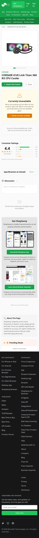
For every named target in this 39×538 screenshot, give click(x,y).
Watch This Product (13, 84)
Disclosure (25, 490)
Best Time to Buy (19, 19)
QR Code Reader (27, 387)
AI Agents (25, 398)
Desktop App (25, 12)
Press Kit (24, 462)
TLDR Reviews (17, 22)
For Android (6, 366)
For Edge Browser (9, 377)
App (3, 12)
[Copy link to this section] (16, 181)
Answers (8, 22)
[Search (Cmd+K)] (8, 4)
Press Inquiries (27, 466)
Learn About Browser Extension (19, 287)
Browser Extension (12, 12)
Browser (34, 12)
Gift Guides (30, 19)
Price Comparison (28, 361)
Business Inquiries (28, 470)
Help (23, 441)
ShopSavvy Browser (9, 389)
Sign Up (34, 4)
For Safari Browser (9, 381)
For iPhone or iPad (9, 361)
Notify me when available (21, 116)
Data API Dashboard (29, 410)
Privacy (24, 481)
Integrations (26, 406)
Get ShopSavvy (17, 4)
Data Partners (26, 436)
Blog (31, 15)
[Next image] (35, 49)
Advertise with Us (28, 445)
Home (3, 27)
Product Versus (8, 434)
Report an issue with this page (19, 305)
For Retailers (26, 425)
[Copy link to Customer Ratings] (20, 143)
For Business (16, 15)
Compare (24, 453)
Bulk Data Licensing (29, 421)
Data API (25, 15)
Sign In (28, 4)
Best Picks (8, 19)
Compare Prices (27, 366)
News (4, 405)
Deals (8, 15)
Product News (29, 22)
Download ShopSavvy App (19, 252)
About (23, 449)
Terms (23, 486)
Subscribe (19, 513)
